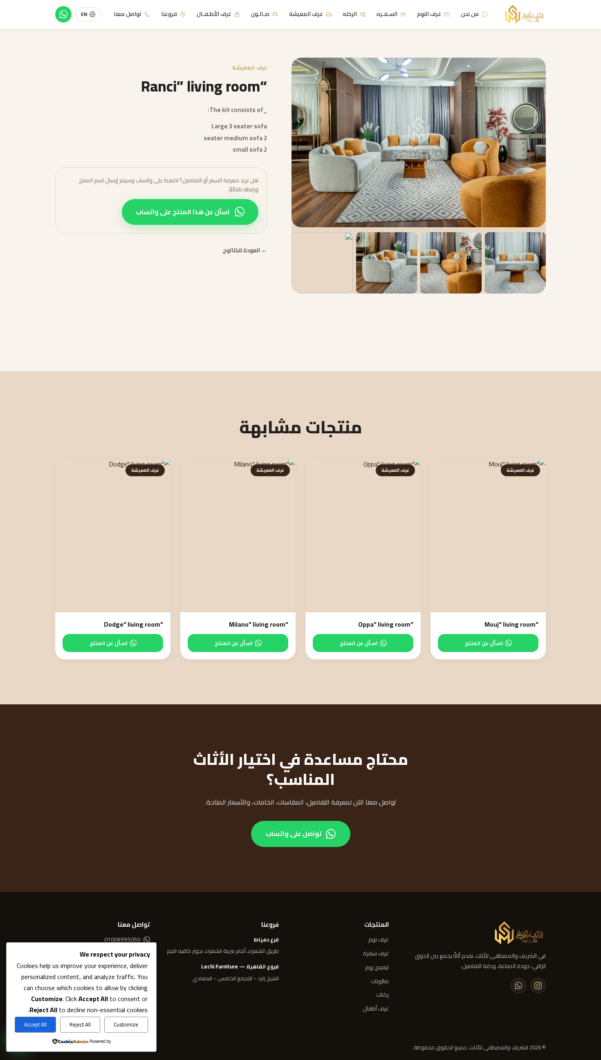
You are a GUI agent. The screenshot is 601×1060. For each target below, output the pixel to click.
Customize (126, 1025)
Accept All (35, 1025)
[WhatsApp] (518, 985)
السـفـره (387, 14)
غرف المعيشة (306, 14)
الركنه (350, 14)
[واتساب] (63, 14)
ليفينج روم (377, 968)
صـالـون (260, 14)
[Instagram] (538, 985)
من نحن (470, 14)
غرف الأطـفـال (214, 14)
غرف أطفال (376, 1009)
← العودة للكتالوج (245, 250)
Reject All (80, 1025)
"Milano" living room (258, 624)
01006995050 (122, 940)
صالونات (380, 981)
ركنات (382, 995)
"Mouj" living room (511, 624)
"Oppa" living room (385, 624)
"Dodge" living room (133, 624)
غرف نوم (378, 940)
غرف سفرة (376, 954)
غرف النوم (429, 14)
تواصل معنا (127, 14)
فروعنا (169, 14)
